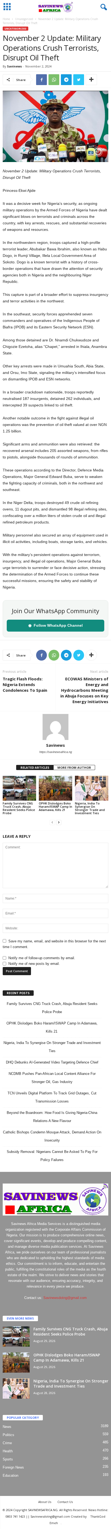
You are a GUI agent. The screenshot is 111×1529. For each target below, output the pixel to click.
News (7, 1427)
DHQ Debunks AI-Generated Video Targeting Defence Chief (52, 1062)
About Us (44, 1502)
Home (6, 19)
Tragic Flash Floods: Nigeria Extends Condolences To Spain (25, 684)
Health (8, 1451)
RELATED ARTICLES (34, 767)
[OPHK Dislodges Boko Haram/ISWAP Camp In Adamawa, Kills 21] (55, 788)
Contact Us (65, 1502)
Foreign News (13, 1467)
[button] (103, 7)
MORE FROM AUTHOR (74, 767)
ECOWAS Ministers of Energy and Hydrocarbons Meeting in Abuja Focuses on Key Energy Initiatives (84, 690)
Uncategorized (24, 19)
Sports (8, 1459)
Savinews (14, 66)
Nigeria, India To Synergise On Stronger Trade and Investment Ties (90, 808)
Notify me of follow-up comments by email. (41, 958)
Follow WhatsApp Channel (55, 625)
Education (10, 1475)
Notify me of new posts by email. (34, 964)
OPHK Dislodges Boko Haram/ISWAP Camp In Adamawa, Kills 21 (55, 806)
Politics (8, 1435)
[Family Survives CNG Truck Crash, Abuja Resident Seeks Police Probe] (19, 788)
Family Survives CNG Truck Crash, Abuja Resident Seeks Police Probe (19, 808)
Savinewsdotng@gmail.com (65, 1298)
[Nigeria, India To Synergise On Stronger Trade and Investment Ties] (91, 788)
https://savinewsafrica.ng (55, 752)
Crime (7, 1443)
